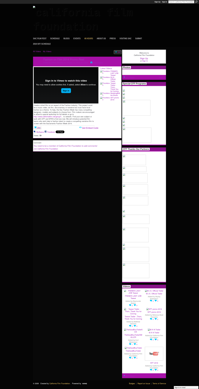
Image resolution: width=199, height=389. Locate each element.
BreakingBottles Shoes (115, 94)
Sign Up (157, 2)
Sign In (164, 2)
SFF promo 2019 (114, 98)
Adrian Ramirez (57, 62)
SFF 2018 (154, 363)
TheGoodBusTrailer (133, 351)
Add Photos (130, 77)
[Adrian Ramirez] (38, 65)
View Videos (98, 62)
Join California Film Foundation (46, 148)
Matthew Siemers (135, 323)
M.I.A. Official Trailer (113, 79)
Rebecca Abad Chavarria (157, 316)
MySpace (40, 132)
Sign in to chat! (180, 387)
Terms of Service (159, 383)
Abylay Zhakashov (155, 297)
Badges (132, 383)
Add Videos (130, 376)
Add (119, 52)
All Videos (37, 51)
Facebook (51, 132)
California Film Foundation (156, 336)
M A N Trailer (154, 332)
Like (38, 127)
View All (162, 77)
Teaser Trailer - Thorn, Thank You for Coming (114, 87)
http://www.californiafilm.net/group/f (47, 116)
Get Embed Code (90, 127)
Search (196, 2)
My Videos (47, 51)
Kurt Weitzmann (133, 341)
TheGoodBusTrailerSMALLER (133, 336)
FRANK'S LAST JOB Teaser (114, 73)
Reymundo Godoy (136, 302)
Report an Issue (144, 383)
